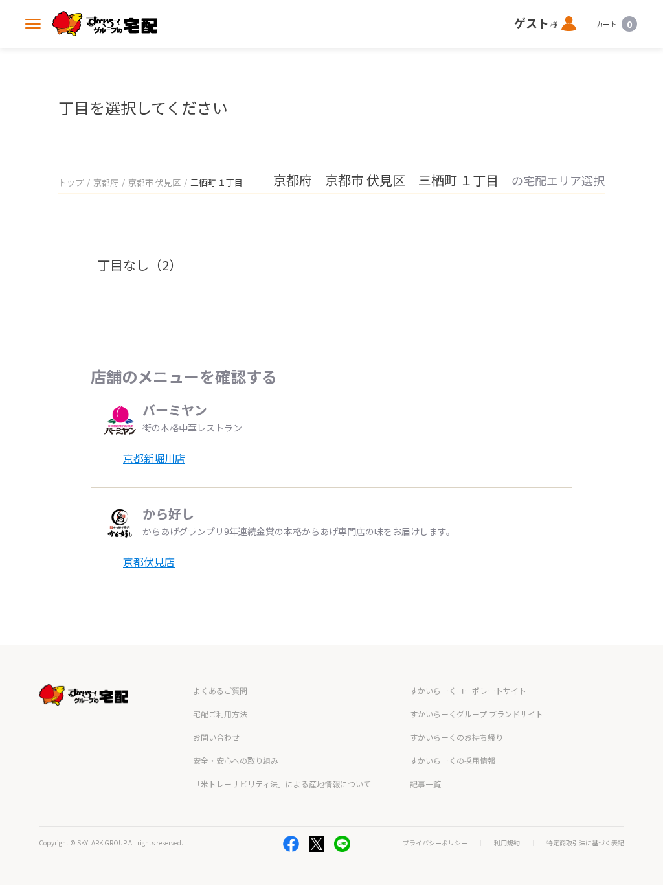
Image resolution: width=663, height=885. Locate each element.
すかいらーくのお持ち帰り (456, 736)
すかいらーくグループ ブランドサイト (476, 713)
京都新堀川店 (154, 458)
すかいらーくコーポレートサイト (468, 690)
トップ (71, 182)
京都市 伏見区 (154, 182)
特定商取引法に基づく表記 (585, 843)
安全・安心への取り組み (235, 760)
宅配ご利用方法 (220, 713)
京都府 (105, 182)
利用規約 (507, 843)
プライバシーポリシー (435, 843)
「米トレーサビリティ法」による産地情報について (282, 783)
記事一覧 (425, 783)
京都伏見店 (149, 561)
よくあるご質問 (220, 690)
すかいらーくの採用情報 (452, 760)
